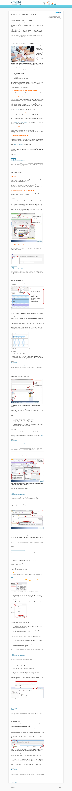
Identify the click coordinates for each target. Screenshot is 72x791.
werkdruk (13, 165)
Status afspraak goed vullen (18, 280)
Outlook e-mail (31, 271)
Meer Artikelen (13, 158)
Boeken (21, 35)
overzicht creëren (17, 368)
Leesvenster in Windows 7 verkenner (21, 666)
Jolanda (25, 36)
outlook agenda (24, 164)
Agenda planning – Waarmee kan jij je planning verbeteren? (27, 43)
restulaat (37, 164)
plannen (34, 164)
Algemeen (21, 271)
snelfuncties (14, 273)
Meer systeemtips (14, 266)
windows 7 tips (38, 713)
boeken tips (34, 35)
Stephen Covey (13, 36)
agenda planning (30, 163)
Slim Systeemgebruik (14, 159)
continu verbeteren (40, 35)
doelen (35, 163)
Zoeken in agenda (15, 721)
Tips (35, 6)
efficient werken (25, 272)
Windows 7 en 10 (24, 713)
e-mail (32, 552)
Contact (48, 6)
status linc (29, 368)
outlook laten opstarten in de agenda (21, 122)
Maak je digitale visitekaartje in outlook (21, 456)
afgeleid (38, 448)
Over (44, 6)
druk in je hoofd (38, 163)
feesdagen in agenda (18, 164)
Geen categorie (24, 35)
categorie (12, 132)
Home (21, 6)
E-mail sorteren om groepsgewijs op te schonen (23, 560)
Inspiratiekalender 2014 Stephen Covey (21, 20)
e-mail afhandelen (36, 658)
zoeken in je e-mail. (27, 728)
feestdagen (18, 109)
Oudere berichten (14, 782)
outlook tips (36, 272)
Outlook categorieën (16, 172)
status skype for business (36, 368)
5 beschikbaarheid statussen (19, 144)
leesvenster (34, 713)
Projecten (40, 6)
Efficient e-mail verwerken (19, 272)
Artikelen (21, 163)
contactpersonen (32, 497)
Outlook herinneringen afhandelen (20, 376)
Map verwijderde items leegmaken (20, 505)
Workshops (31, 6)
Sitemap (60, 787)
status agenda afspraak (24, 368)
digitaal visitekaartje (39, 497)
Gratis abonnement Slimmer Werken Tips (18, 160)
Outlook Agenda (25, 271)
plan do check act (29, 164)
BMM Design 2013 (13, 787)
